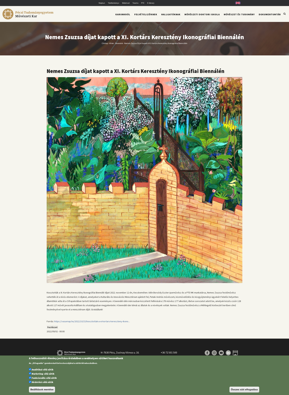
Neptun (102, 3)
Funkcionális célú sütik (44, 377)
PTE (142, 3)
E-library (150, 3)
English (237, 3)
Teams (135, 3)
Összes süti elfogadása (244, 389)
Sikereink (119, 43)
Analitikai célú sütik (42, 369)
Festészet (52, 327)
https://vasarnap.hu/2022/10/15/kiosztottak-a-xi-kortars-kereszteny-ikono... (92, 321)
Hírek (111, 43)
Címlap (105, 43)
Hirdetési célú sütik (42, 382)
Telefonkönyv (113, 3)
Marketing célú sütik (43, 373)
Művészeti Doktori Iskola (202, 14)
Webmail (126, 3)
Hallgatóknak (170, 14)
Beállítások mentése (42, 389)
